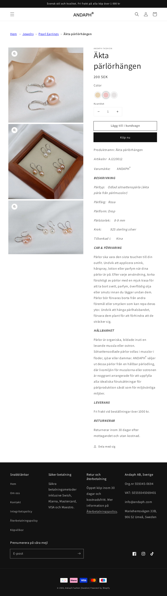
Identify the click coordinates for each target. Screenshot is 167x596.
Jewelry (28, 34)
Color (98, 85)
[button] (12, 14)
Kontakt (15, 502)
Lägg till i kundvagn (125, 125)
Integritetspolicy (21, 511)
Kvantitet (99, 103)
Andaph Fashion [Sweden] (77, 588)
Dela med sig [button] (106, 446)
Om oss (15, 493)
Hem (13, 34)
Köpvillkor (17, 530)
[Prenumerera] (79, 553)
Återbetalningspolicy (24, 520)
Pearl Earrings (48, 34)
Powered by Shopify (100, 588)
